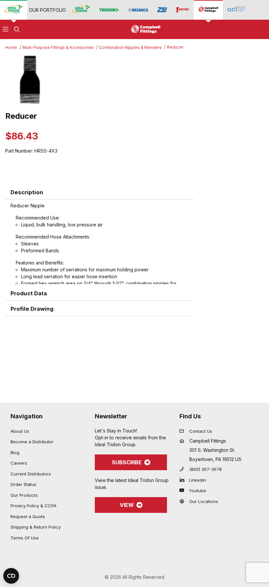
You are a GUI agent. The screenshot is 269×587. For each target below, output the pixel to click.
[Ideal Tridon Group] (14, 10)
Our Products (24, 495)
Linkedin (197, 480)
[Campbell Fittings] (208, 10)
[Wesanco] (138, 10)
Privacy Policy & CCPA (33, 505)
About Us (19, 431)
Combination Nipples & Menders (130, 47)
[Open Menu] (5, 29)
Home (11, 47)
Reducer (175, 47)
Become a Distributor (31, 441)
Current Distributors (30, 473)
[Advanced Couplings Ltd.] (236, 9)
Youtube (197, 490)
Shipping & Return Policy (35, 527)
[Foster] (182, 10)
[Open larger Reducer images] (134, 79)
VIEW (127, 505)
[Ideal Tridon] (81, 9)
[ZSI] (162, 10)
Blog (14, 452)
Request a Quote (27, 516)
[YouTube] (183, 490)
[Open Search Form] (16, 29)
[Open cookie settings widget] (11, 576)
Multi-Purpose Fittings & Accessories (58, 47)
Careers (18, 463)
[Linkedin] (183, 480)
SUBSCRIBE (127, 462)
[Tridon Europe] (109, 10)
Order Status (23, 484)
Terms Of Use (24, 537)
